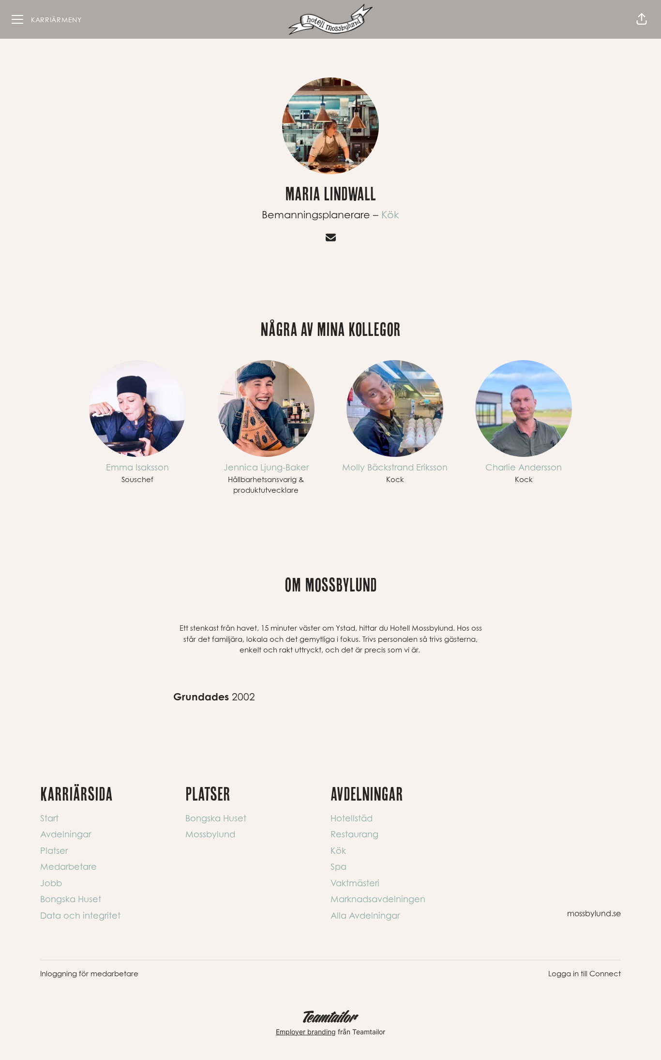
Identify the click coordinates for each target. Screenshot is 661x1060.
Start (49, 818)
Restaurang (354, 834)
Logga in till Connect (584, 973)
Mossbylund (210, 834)
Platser (54, 851)
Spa (338, 867)
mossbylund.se (594, 913)
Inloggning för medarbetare (89, 973)
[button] (641, 19)
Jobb (51, 883)
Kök (390, 215)
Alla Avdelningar (365, 915)
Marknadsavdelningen (377, 899)
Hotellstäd (351, 818)
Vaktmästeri (354, 883)
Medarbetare (68, 867)
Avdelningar (65, 834)
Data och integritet (80, 915)
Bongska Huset (70, 899)
